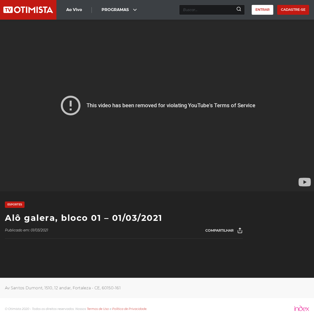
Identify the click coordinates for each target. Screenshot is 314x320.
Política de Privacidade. (129, 309)
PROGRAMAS (115, 9)
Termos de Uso (98, 309)
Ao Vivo (74, 9)
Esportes (14, 204)
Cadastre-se (293, 10)
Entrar (262, 10)
